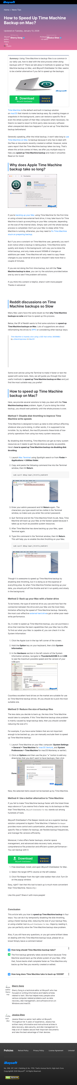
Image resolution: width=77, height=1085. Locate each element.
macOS (14, 113)
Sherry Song (16, 38)
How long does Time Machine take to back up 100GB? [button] (36, 974)
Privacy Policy (38, 1050)
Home (6, 10)
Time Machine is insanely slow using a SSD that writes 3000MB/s (35, 337)
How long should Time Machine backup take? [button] (32, 950)
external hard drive (38, 613)
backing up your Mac (25, 215)
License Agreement (56, 1050)
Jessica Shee (53, 38)
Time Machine (14, 110)
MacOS (31, 339)
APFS (34, 330)
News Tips (16, 10)
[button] (31, 99)
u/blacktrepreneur (20, 339)
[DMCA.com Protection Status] (12, 1076)
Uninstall (71, 1050)
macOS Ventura (46, 747)
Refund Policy (23, 1050)
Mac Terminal (25, 457)
